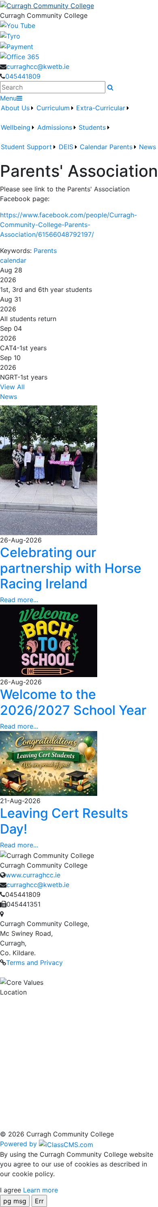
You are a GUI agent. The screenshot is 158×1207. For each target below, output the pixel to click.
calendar (13, 260)
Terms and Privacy (34, 962)
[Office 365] (19, 56)
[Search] (110, 87)
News (147, 147)
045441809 (23, 76)
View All (12, 387)
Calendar (93, 147)
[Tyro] (10, 35)
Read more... (19, 600)
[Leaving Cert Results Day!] (48, 763)
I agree (10, 1190)
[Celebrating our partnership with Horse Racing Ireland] (48, 470)
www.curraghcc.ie (33, 875)
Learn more (40, 1190)
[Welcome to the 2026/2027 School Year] (48, 640)
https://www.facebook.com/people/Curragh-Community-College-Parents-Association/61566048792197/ (68, 224)
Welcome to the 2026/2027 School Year (73, 702)
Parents (45, 251)
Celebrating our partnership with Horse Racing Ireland (70, 568)
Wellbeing (15, 127)
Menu (8, 98)
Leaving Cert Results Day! (64, 820)
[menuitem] (17, 112)
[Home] (79, 5)
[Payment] (16, 46)
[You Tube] (17, 25)
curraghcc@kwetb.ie (37, 66)
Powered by (19, 1144)
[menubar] (79, 132)
